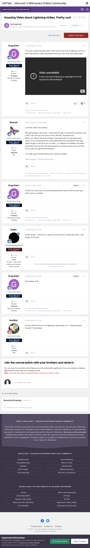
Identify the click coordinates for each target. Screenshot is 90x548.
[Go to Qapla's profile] (14, 238)
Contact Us (48, 526)
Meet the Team (66, 463)
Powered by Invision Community (45, 531)
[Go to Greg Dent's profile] (6, 25)
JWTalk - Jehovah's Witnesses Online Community (34, 3)
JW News (66, 496)
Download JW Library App (66, 506)
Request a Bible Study (23, 499)
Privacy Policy (36, 526)
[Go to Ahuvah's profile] (14, 130)
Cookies (58, 526)
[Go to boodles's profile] (14, 328)
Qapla (13, 229)
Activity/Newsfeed (23, 463)
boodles (13, 320)
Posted (33, 46)
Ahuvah (13, 122)
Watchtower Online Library (67, 502)
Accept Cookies (60, 541)
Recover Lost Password (66, 473)
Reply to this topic (76, 35)
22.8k (15, 255)
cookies (17, 540)
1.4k (14, 346)
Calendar (23, 466)
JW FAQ (67, 499)
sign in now (8, 371)
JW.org (23, 492)
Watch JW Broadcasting (67, 492)
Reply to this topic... (24, 382)
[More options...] (84, 45)
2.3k (15, 71)
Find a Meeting (23, 506)
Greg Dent (17, 24)
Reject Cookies (79, 541)
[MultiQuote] (26, 103)
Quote (33, 103)
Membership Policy (67, 469)
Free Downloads (23, 473)
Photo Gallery (23, 469)
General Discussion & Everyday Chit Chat (39, 27)
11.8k (15, 148)
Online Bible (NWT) (23, 496)
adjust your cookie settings (29, 543)
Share (64, 25)
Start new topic (54, 35)
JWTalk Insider (66, 466)
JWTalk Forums (23, 459)
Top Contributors (67, 459)
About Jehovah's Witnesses (23, 502)
